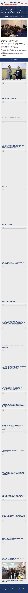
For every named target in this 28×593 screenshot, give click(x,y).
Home (6, 16)
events (21, 16)
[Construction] (9, 3)
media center (13, 16)
